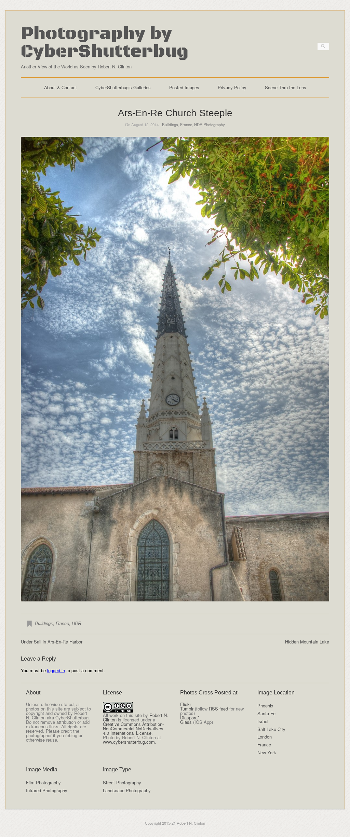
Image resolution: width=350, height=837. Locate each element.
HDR (76, 623)
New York (266, 752)
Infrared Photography (46, 790)
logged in (56, 670)
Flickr (185, 704)
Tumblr (186, 708)
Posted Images (184, 87)
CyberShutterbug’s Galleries (123, 87)
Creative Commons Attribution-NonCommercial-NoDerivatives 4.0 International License (133, 728)
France (186, 124)
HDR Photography (209, 124)
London (264, 736)
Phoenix (265, 705)
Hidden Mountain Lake (307, 641)
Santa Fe (266, 713)
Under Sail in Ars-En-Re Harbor (51, 641)
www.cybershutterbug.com (129, 742)
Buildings (170, 124)
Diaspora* (189, 717)
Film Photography (43, 782)
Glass (186, 722)
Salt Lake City (271, 729)
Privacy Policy (232, 87)
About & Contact (60, 87)
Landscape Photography (127, 790)
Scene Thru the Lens (285, 87)
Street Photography (122, 782)
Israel (262, 721)
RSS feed (218, 708)
